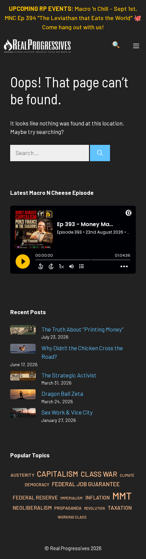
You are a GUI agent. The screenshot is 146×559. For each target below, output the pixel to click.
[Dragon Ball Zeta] (23, 395)
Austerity (22, 475)
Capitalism (57, 473)
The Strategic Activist (68, 375)
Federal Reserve (35, 497)
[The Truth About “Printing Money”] (23, 331)
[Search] (100, 153)
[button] (116, 46)
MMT (122, 496)
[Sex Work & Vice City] (23, 414)
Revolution (94, 508)
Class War (99, 474)
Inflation (97, 497)
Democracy (37, 484)
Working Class (72, 517)
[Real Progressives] (37, 46)
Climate (127, 475)
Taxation (120, 507)
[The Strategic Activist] (23, 377)
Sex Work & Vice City (67, 412)
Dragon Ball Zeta (62, 393)
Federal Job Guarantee (86, 483)
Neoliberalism (32, 508)
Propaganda (67, 508)
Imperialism (71, 498)
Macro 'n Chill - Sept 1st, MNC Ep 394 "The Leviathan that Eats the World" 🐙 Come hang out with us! (73, 18)
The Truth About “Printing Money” (82, 329)
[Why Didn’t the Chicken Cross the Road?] (23, 350)
